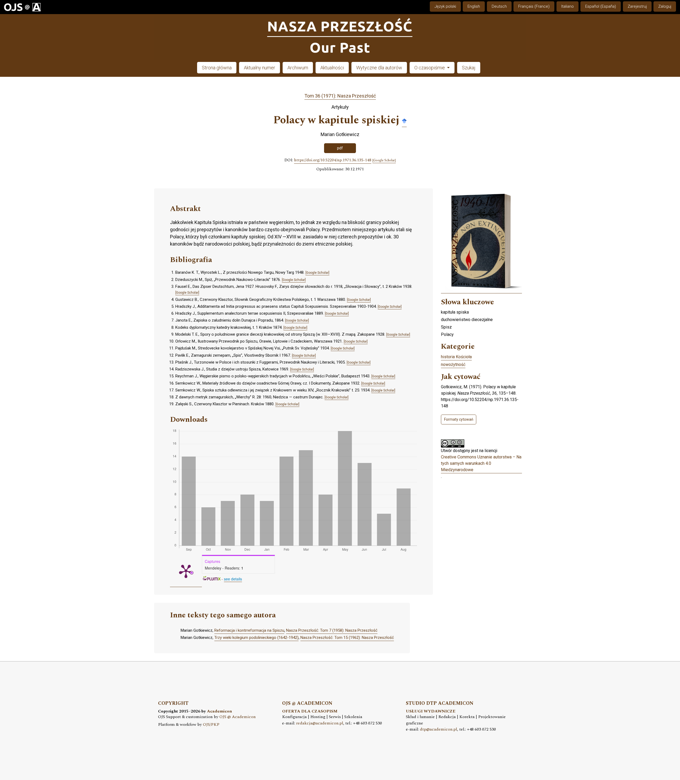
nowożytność (453, 364)
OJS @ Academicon (237, 717)
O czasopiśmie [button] (430, 67)
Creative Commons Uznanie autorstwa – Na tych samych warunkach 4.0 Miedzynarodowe (481, 463)
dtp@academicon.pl (438, 729)
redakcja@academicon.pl (319, 723)
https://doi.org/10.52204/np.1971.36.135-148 (332, 160)
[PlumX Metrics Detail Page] (186, 571)
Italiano (567, 6)
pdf (340, 148)
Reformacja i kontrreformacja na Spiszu (249, 630)
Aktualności (332, 67)
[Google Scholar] (404, 120)
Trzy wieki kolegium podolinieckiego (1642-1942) (256, 637)
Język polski (445, 6)
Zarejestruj (637, 6)
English (474, 6)
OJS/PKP (211, 725)
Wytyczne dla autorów (379, 67)
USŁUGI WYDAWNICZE (431, 711)
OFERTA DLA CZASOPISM (309, 711)
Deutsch (499, 6)
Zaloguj (664, 6)
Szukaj (468, 67)
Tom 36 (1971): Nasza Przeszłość (340, 96)
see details (233, 578)
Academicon (219, 711)
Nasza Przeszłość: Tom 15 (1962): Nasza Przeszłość (347, 637)
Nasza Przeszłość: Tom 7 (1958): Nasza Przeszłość (331, 630)
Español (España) (600, 6)
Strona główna (217, 67)
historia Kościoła (456, 356)
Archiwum (297, 67)
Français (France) (534, 6)
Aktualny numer (259, 67)
